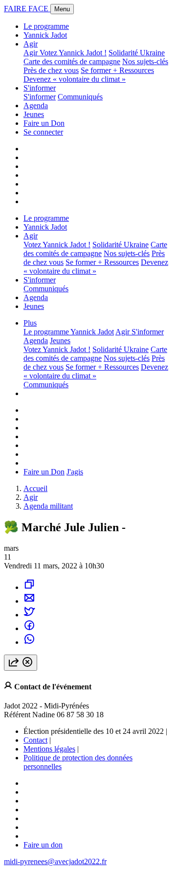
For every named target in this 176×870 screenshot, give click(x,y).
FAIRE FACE (27, 8)
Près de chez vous (51, 70)
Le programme (46, 26)
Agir (30, 44)
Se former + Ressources (117, 70)
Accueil (35, 488)
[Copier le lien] (29, 587)
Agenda (35, 105)
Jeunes (33, 114)
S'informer (39, 88)
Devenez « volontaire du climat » (74, 79)
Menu (62, 9)
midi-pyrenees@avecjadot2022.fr (55, 861)
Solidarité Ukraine (137, 52)
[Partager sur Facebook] (29, 628)
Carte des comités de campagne (71, 61)
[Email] (29, 601)
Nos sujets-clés (145, 61)
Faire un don (43, 845)
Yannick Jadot (45, 35)
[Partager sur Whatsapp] (29, 642)
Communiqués (80, 97)
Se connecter (43, 132)
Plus (30, 323)
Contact (35, 740)
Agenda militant (48, 506)
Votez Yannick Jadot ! (73, 52)
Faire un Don (44, 123)
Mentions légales (49, 749)
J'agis (74, 472)
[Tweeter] (29, 615)
